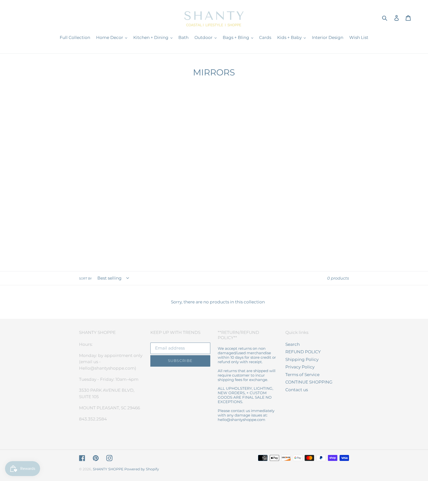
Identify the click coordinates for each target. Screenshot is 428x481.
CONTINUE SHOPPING (308, 382)
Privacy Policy (300, 366)
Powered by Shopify (141, 469)
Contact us (296, 389)
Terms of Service (302, 374)
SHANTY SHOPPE (108, 469)
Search (292, 344)
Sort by (85, 278)
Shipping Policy (302, 359)
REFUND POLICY (303, 351)
